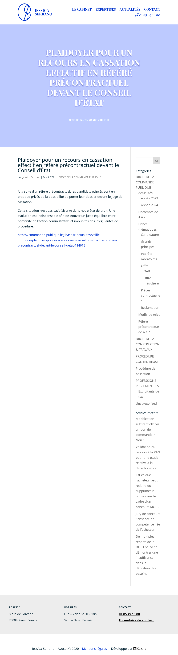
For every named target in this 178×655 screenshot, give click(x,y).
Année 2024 (149, 205)
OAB (147, 271)
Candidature (150, 234)
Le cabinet (82, 9)
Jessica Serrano (31, 177)
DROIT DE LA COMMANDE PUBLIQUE (89, 120)
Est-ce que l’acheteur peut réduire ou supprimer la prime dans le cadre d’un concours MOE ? (147, 491)
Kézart (141, 649)
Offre (144, 266)
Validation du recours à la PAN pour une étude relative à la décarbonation (148, 457)
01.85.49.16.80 (149, 15)
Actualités (130, 9)
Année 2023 (149, 198)
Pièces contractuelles (150, 295)
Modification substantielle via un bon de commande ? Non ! (148, 429)
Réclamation (150, 307)
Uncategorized (146, 403)
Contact (152, 9)
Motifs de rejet (149, 314)
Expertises (106, 9)
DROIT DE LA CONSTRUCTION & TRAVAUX (148, 344)
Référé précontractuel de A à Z (149, 326)
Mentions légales (94, 649)
